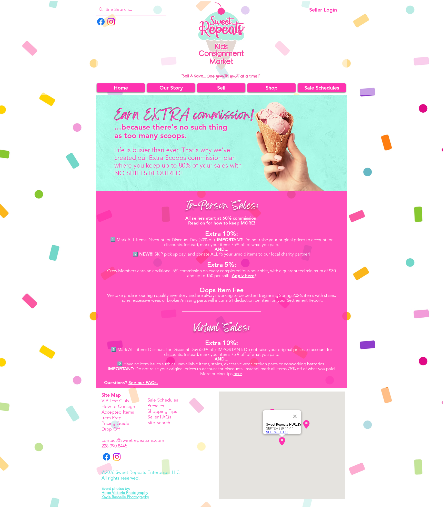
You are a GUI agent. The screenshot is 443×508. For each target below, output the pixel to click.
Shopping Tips (162, 411)
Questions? (116, 382)
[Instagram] (111, 22)
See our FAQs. (143, 382)
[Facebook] (101, 22)
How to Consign (118, 406)
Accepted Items (118, 412)
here (238, 373)
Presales (155, 405)
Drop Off (111, 429)
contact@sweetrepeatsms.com (133, 440)
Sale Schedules (162, 400)
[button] (271, 87)
